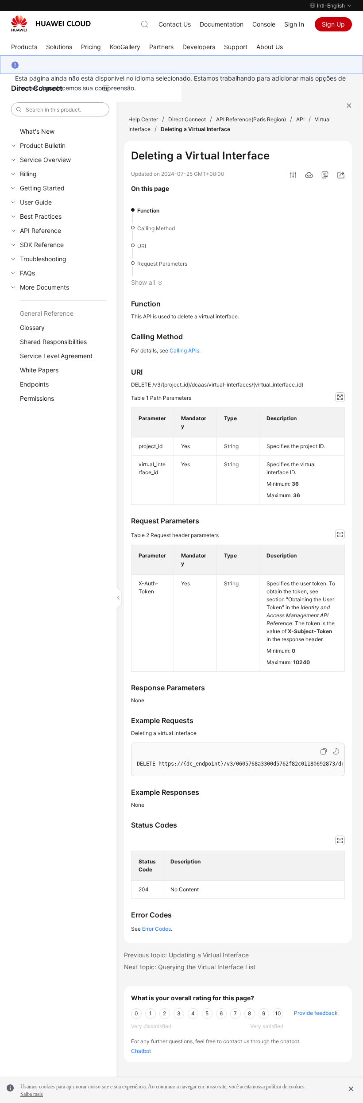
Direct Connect (187, 119)
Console (263, 24)
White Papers (39, 370)
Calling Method (156, 228)
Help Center (143, 119)
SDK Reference (42, 244)
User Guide (36, 202)
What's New (37, 131)
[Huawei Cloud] (51, 23)
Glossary (32, 327)
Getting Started (42, 188)
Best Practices (41, 216)
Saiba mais (31, 1094)
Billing (28, 174)
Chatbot (141, 1051)
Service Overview (45, 159)
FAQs (27, 273)
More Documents (44, 287)
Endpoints (34, 384)
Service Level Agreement (56, 356)
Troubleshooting (43, 259)
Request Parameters (162, 263)
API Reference (40, 230)
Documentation (221, 24)
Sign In (294, 24)
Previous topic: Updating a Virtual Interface (186, 955)
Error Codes (156, 928)
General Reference (46, 313)
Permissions (37, 398)
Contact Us (174, 24)
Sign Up (333, 24)
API (300, 119)
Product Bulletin (43, 145)
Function (148, 210)
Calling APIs (184, 350)
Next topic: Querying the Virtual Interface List (189, 967)
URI (141, 246)
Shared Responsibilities (53, 341)
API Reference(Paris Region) (251, 119)
